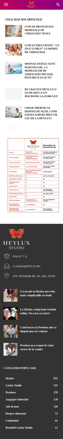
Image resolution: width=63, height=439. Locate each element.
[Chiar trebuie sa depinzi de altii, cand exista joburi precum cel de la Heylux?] (13, 112)
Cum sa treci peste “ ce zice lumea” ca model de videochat (42, 49)
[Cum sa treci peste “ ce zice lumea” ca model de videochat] (13, 50)
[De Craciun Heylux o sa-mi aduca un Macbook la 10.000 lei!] (13, 94)
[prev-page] (7, 127)
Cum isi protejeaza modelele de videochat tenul (39, 30)
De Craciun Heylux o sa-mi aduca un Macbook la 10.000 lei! (41, 93)
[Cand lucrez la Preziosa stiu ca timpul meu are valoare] (11, 331)
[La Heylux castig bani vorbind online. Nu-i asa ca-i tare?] (11, 313)
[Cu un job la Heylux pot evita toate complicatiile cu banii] (11, 295)
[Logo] (31, 5)
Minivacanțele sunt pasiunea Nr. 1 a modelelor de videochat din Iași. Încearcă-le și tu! (40, 70)
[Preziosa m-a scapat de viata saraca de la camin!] (11, 349)
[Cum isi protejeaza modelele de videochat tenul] (13, 31)
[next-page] (13, 127)
